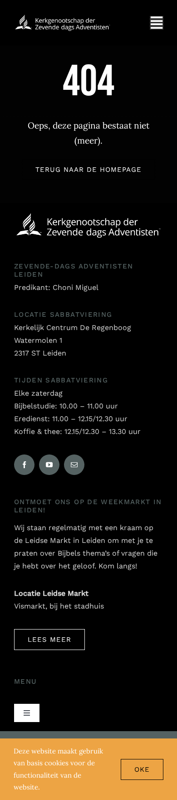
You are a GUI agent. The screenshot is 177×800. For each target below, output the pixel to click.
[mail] (74, 464)
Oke (142, 769)
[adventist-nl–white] (63, 17)
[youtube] (49, 464)
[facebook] (24, 464)
